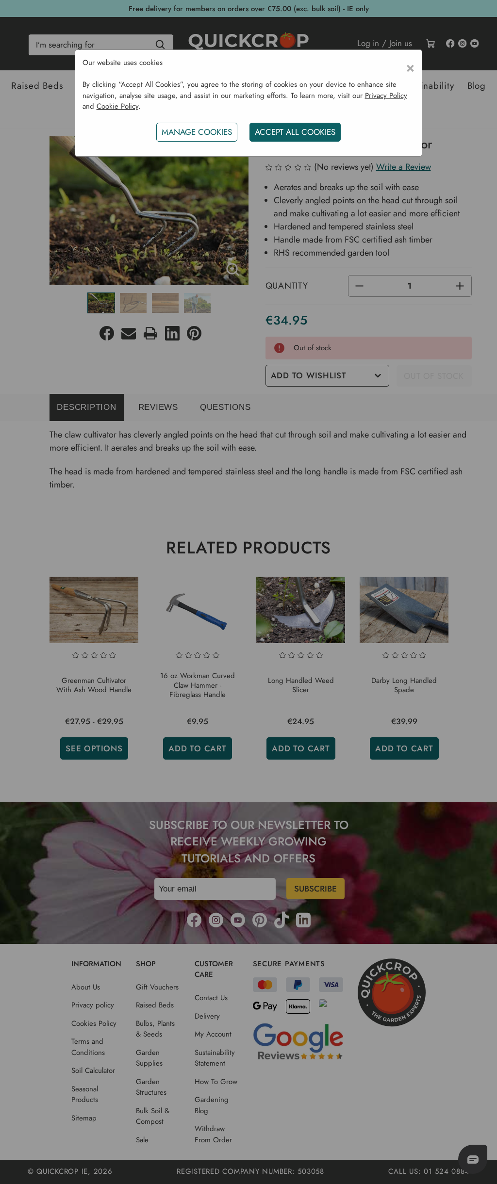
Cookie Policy (117, 106)
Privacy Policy (386, 95)
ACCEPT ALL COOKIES (295, 132)
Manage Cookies (197, 132)
